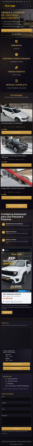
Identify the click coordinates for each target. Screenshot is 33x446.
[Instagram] (24, 1)
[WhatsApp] (29, 1)
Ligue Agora (17, 34)
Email (3, 409)
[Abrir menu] (30, 5)
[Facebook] (27, 1)
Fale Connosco (17, 30)
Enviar (16, 429)
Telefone (4, 402)
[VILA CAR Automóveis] (14, 6)
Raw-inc (21, 444)
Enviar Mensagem (17, 364)
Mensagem (4, 415)
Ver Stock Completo (16, 206)
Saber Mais (7, 312)
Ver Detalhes (17, 132)
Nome (3, 396)
